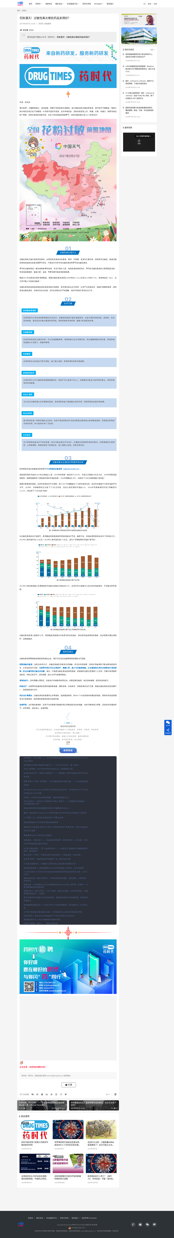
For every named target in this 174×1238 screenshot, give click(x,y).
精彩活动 (58, 4)
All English (98, 4)
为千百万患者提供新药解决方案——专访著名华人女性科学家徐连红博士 (53, 912)
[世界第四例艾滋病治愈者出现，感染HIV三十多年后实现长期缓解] (68, 1129)
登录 (149, 4)
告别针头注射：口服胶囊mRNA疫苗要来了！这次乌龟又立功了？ (101, 1143)
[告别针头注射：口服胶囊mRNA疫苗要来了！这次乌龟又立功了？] (101, 1129)
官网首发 (25, 1123)
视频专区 (48, 4)
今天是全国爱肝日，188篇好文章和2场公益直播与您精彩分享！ (50, 864)
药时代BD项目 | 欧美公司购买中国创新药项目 (34, 1143)
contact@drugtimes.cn (87, 1231)
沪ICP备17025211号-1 (78, 1228)
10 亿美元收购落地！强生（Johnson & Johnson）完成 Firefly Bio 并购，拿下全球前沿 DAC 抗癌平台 (139, 95)
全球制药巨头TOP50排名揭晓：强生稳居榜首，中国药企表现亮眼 (34, 1177)
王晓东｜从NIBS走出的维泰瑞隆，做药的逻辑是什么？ (47, 797)
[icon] (133, 1224)
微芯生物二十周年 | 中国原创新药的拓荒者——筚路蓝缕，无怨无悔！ (53, 855)
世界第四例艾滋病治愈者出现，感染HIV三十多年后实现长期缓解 (67, 1143)
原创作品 (25, 1157)
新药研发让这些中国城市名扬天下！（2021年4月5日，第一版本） (52, 765)
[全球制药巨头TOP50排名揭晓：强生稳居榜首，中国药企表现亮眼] (35, 1163)
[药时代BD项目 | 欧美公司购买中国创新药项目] (35, 1129)
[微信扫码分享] (32, 1094)
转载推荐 (47, 24)
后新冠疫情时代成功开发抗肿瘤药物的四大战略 (67, 1177)
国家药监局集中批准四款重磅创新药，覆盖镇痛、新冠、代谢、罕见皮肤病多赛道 (139, 110)
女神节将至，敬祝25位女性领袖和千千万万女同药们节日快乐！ (50, 916)
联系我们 (110, 4)
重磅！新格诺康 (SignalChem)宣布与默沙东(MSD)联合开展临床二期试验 (55, 813)
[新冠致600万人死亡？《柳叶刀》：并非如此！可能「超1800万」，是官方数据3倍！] (101, 1163)
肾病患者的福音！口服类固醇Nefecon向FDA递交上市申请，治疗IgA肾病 (54, 868)
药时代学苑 (87, 4)
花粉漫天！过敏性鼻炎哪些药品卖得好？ (74, 37)
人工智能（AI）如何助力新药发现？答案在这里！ (44, 817)
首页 (30, 4)
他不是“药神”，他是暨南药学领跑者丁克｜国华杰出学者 (47, 859)
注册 (155, 4)
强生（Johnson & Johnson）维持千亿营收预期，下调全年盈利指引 (139, 82)
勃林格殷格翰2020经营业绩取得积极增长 (41, 822)
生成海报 (25, 1095)
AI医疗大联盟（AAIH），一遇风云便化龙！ (41, 923)
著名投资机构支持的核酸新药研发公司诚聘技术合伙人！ (47, 808)
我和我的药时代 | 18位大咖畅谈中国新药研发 (42, 919)
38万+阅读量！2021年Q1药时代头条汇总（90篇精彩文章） (49, 769)
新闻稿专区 (58, 1157)
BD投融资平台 (72, 4)
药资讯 (38, 4)
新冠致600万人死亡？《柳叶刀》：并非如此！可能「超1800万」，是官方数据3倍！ (101, 1177)
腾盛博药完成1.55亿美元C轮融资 (38, 835)
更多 (152, 50)
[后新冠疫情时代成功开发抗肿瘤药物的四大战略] (68, 1163)
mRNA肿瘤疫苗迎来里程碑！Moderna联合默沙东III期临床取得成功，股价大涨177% (140, 69)
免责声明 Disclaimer (89, 1218)
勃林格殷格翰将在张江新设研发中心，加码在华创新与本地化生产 (139, 55)
